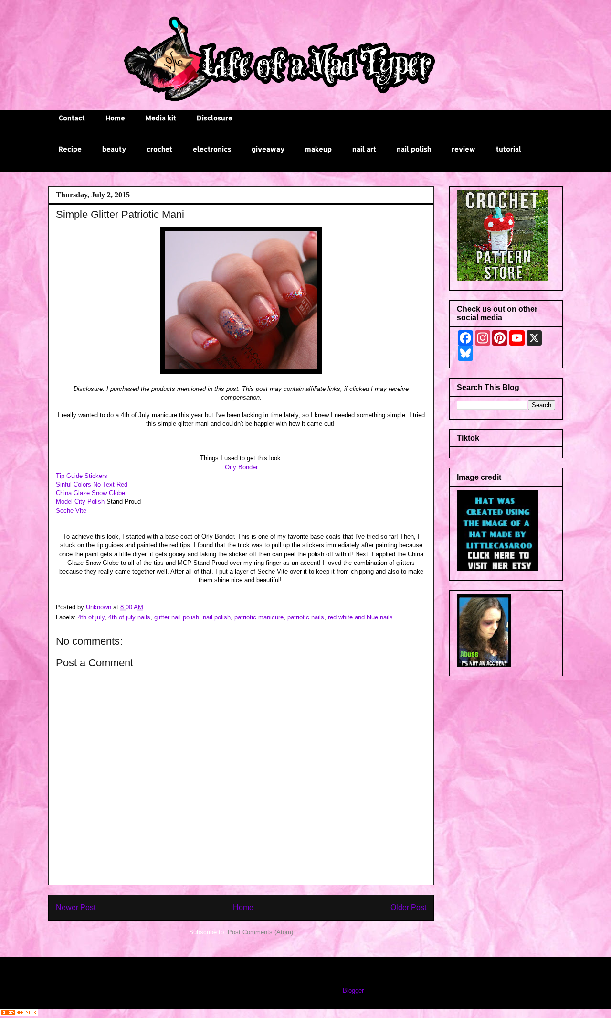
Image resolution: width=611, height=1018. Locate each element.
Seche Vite (71, 510)
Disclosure (214, 118)
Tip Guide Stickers (81, 475)
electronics (212, 149)
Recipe (70, 149)
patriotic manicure (259, 617)
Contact (72, 118)
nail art (364, 149)
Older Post (408, 907)
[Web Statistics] (19, 1014)
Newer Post (75, 907)
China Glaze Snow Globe (90, 493)
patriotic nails (305, 617)
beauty (114, 149)
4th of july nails (129, 617)
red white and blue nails (360, 617)
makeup (318, 149)
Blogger (353, 990)
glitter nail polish (176, 617)
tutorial (508, 149)
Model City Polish (80, 501)
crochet (159, 149)
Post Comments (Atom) (260, 932)
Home (115, 118)
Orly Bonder (241, 467)
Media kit (161, 118)
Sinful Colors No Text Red (91, 484)
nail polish (414, 149)
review (463, 149)
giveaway (268, 149)
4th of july (91, 617)
